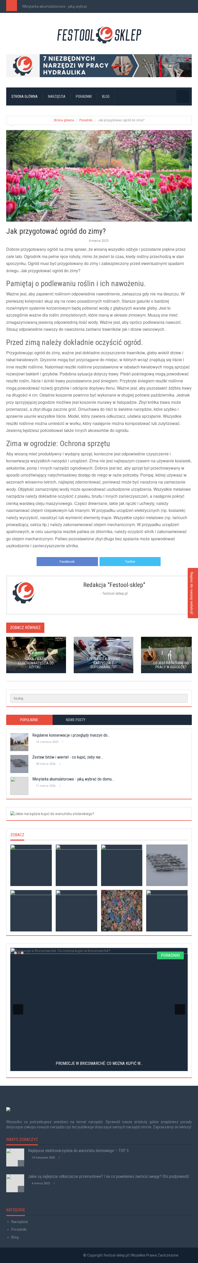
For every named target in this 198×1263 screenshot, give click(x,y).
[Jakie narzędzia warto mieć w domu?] (167, 910)
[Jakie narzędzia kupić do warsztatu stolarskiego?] (99, 813)
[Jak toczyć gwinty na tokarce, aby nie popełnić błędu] (31, 910)
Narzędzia (56, 96)
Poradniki (84, 96)
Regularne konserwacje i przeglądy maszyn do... (71, 735)
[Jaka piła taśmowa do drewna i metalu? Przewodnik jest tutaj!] (31, 865)
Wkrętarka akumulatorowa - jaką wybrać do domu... (63, 6)
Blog (106, 96)
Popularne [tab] (29, 720)
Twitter (130, 562)
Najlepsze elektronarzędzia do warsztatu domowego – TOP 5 (78, 1150)
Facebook (67, 562)
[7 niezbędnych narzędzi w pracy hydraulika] (99, 65)
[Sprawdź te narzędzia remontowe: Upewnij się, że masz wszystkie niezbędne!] (76, 910)
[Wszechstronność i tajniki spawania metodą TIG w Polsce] (122, 910)
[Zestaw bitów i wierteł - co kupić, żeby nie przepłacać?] (167, 865)
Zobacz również (25, 627)
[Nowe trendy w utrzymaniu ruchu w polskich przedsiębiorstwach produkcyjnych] (122, 865)
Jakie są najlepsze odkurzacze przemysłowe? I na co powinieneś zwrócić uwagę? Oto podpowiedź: (109, 1176)
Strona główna (24, 96)
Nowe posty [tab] (75, 720)
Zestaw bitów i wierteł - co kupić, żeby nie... (67, 757)
